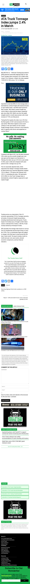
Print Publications (5, 550)
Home (2, 31)
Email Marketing (4, 553)
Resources (3, 556)
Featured (8, 285)
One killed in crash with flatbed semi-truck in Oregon (12, 350)
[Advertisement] (15, 197)
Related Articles (7, 306)
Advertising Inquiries (5, 547)
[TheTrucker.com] (14, 4)
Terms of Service (4, 542)
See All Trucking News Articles (14, 446)
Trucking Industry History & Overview (9, 565)
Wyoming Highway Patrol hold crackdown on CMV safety (13, 289)
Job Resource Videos (5, 563)
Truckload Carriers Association (7, 540)
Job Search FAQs (4, 558)
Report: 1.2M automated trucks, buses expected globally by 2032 (16, 298)
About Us (3, 536)
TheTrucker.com (6, 576)
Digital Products (4, 549)
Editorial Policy (4, 544)
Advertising (3, 545)
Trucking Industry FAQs (6, 560)
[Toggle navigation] (3, 4)
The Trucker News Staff (7, 28)
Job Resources (4, 562)
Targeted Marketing (5, 551)
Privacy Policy (4, 541)
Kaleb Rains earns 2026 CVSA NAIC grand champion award (14, 336)
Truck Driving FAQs (5, 559)
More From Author (19, 306)
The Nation (3, 15)
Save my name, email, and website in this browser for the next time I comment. (14, 395)
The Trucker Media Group (6, 538)
